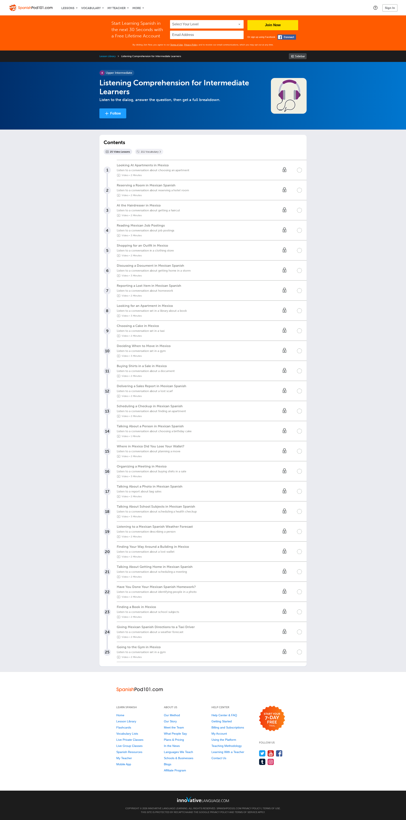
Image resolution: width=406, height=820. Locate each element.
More (136, 8)
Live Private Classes (129, 739)
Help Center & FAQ (224, 715)
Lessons (67, 8)
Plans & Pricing (174, 739)
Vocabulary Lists (127, 733)
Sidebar (300, 56)
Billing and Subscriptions (227, 727)
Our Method (172, 715)
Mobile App (123, 764)
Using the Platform (223, 739)
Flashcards (123, 727)
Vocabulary (91, 8)
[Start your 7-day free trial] (272, 719)
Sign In (390, 8)
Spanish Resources (129, 752)
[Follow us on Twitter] (262, 753)
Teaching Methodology (226, 746)
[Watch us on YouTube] (270, 753)
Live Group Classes (129, 746)
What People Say (175, 733)
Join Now (273, 25)
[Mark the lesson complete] (299, 170)
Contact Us (218, 758)
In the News (172, 746)
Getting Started (221, 721)
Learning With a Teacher (227, 752)
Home (120, 715)
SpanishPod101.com (229, 808)
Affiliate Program (175, 770)
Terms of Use (176, 45)
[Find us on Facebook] (279, 753)
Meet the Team (174, 727)
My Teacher (116, 8)
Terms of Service (246, 812)
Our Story (170, 721)
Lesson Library (107, 56)
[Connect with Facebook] (286, 37)
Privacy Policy (190, 45)
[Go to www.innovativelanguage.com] (203, 799)
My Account (219, 733)
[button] (375, 7)
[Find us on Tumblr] (262, 761)
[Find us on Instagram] (270, 761)
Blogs (167, 764)
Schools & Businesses (178, 758)
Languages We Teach (178, 752)
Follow (115, 113)
